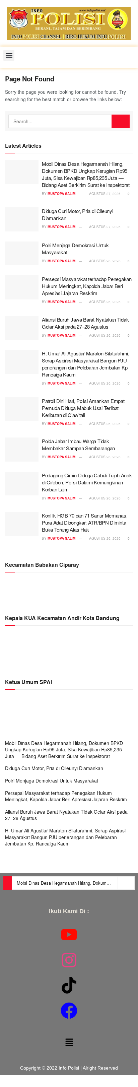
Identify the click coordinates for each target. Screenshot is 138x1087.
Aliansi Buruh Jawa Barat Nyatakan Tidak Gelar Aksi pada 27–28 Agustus (85, 323)
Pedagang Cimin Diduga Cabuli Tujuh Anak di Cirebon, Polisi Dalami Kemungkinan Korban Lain (87, 482)
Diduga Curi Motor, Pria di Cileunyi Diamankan (54, 768)
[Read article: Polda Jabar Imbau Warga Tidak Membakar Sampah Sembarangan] (22, 449)
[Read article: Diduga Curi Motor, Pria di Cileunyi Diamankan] (22, 219)
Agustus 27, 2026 (104, 193)
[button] (8, 55)
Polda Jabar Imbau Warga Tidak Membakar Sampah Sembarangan (78, 444)
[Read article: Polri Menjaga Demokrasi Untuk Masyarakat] (22, 254)
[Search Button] (121, 121)
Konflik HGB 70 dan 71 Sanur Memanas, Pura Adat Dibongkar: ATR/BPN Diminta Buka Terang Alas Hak (84, 522)
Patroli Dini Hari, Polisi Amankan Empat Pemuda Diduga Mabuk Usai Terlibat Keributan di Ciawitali (83, 407)
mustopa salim (61, 193)
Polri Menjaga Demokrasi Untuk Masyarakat (51, 780)
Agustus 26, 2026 (104, 261)
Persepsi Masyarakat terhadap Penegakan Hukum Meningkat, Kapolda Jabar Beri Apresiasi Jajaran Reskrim (87, 285)
